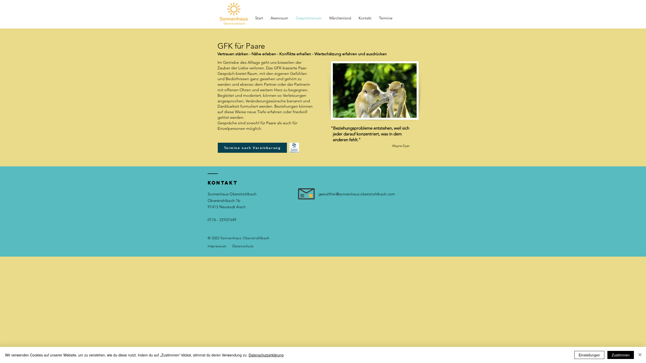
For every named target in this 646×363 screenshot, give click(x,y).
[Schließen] (640, 355)
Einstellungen (589, 354)
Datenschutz (243, 246)
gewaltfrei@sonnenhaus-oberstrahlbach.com (356, 194)
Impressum (217, 246)
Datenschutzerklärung (266, 354)
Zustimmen (621, 354)
